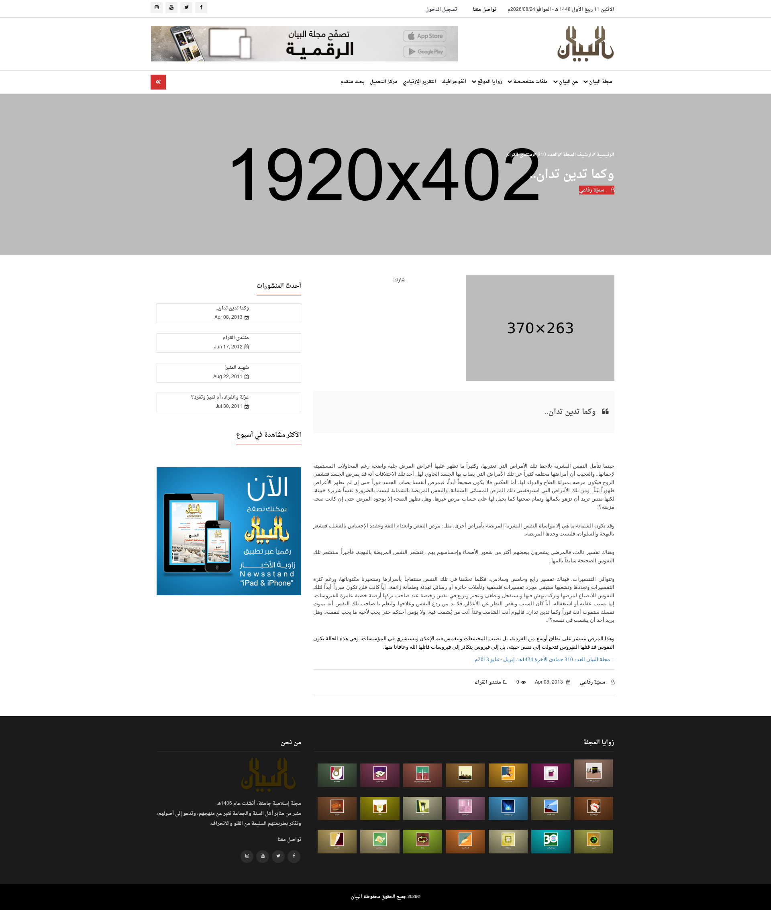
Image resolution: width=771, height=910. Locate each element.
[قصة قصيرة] (465, 841)
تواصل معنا (484, 9)
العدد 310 (547, 155)
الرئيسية (605, 155)
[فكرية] (594, 841)
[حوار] (423, 841)
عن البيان (568, 81)
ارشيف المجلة (577, 155)
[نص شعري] (465, 808)
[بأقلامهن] (337, 841)
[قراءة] (380, 808)
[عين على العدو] (551, 841)
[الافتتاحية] (337, 775)
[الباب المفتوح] (423, 808)
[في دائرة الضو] (508, 808)
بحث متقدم (353, 81)
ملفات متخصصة (530, 81)
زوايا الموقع (489, 81)
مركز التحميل (384, 81)
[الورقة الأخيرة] (594, 808)
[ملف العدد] (551, 775)
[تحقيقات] (508, 841)
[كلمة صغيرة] (380, 775)
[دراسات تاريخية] (337, 808)
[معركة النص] (380, 841)
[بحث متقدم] (158, 82)
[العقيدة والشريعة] (423, 775)
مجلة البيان (600, 81)
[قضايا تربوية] (508, 775)
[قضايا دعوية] (465, 775)
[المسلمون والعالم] (594, 773)
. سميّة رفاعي (593, 190)
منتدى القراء (519, 155)
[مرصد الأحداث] (551, 808)
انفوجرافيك (453, 81)
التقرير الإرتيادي (419, 81)
